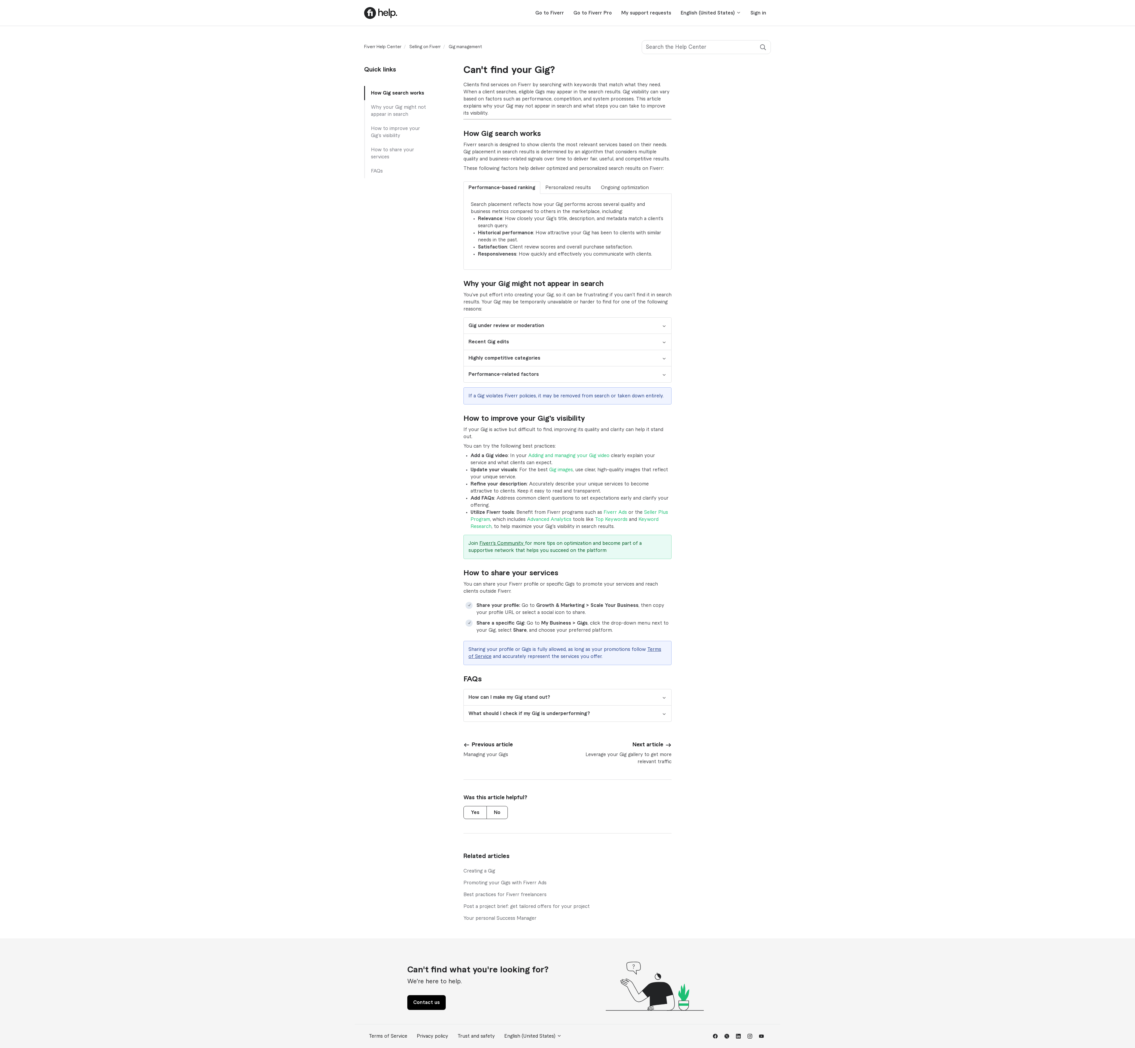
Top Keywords (611, 519)
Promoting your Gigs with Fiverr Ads (505, 882)
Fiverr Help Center (382, 47)
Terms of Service (388, 1036)
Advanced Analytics (549, 519)
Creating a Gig (479, 871)
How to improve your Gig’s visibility (395, 132)
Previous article (492, 744)
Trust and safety (476, 1036)
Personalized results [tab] (568, 187)
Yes (475, 812)
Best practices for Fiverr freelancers (505, 894)
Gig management (465, 47)
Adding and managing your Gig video (568, 455)
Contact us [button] (426, 1002)
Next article (648, 744)
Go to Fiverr (549, 13)
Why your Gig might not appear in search (398, 111)
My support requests (646, 13)
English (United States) (708, 13)
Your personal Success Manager (499, 918)
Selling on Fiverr (425, 47)
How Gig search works (397, 93)
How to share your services (392, 153)
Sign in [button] (758, 13)
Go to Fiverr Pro (592, 13)
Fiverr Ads (615, 512)
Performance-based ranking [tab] (501, 187)
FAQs (377, 171)
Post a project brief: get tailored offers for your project (526, 906)
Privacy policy (432, 1036)
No (497, 812)
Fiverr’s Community (502, 543)
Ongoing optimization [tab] (625, 187)
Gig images (561, 469)
